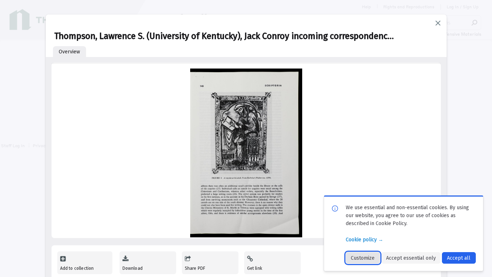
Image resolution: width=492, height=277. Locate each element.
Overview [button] (69, 52)
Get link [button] (254, 268)
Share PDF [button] (195, 268)
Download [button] (132, 268)
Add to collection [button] (77, 268)
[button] (438, 23)
